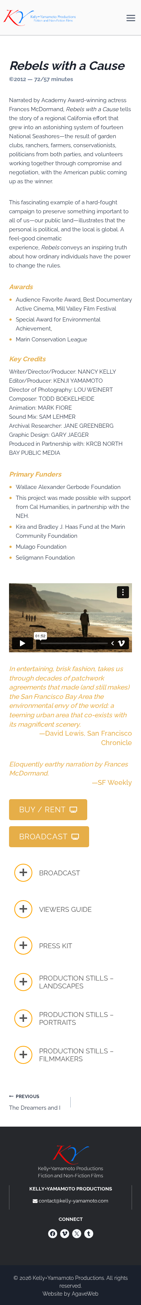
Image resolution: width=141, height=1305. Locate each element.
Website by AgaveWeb (70, 1294)
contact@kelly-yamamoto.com (73, 1201)
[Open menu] (130, 18)
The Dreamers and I (35, 1103)
